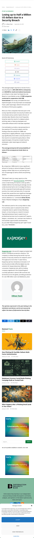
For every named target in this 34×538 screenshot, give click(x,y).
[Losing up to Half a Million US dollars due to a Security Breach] (17, 43)
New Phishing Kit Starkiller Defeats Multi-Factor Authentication (16, 353)
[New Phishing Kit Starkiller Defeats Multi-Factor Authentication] (17, 341)
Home (3, 7)
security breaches (19, 180)
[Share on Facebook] (13, 30)
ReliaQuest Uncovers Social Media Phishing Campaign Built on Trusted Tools (16, 379)
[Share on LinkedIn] (8, 30)
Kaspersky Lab (6, 251)
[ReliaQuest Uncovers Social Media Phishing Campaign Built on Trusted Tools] (17, 367)
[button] (31, 505)
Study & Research (10, 7)
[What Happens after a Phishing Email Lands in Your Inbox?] (17, 394)
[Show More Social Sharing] (19, 30)
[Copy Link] (16, 30)
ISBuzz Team (10, 24)
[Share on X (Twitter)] (11, 30)
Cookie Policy (16, 536)
